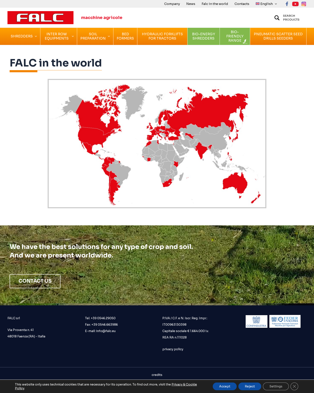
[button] (275, 4)
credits (157, 375)
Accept (224, 386)
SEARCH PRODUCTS (291, 17)
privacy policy (172, 349)
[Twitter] (295, 4)
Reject (250, 386)
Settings (275, 386)
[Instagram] (304, 4)
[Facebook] (287, 4)
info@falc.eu (105, 331)
